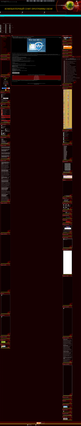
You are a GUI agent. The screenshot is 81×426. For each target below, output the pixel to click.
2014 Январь (65, 154)
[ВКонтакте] (68, 37)
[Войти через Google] (9, 88)
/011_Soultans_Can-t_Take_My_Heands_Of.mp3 (70, 71)
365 (22, 80)
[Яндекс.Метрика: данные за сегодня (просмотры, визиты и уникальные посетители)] (42, 423)
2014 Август (65, 159)
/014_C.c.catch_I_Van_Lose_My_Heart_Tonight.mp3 (70, 74)
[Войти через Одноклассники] (5, 90)
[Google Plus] (64, 39)
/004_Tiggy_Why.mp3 (67, 64)
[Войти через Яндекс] (7, 88)
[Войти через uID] (2, 88)
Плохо (3, 96)
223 (31, 80)
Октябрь (17, 36)
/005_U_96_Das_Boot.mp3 (67, 65)
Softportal (19, 80)
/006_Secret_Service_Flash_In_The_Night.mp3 (70, 66)
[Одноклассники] (70, 37)
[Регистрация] (77, 3)
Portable (26, 80)
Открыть (6, 86)
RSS (16, 1)
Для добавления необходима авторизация (67, 195)
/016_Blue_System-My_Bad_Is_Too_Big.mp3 (69, 76)
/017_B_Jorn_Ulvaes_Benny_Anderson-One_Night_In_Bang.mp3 (72, 77)
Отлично (3, 94)
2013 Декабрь (65, 153)
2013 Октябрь (65, 152)
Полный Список (6, 121)
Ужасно (3, 97)
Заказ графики (3, 141)
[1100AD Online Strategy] (11, 14)
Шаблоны (2, 139)
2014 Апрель (65, 156)
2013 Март (65, 147)
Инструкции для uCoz (66, 201)
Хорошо (3, 95)
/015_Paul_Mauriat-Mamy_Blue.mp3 (68, 75)
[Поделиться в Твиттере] (67, 206)
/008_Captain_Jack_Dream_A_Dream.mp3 (69, 67)
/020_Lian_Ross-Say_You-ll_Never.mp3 (69, 81)
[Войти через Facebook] (5, 88)
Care (28, 80)
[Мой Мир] (71, 37)
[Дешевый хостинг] (3, 342)
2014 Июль (65, 158)
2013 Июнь (65, 149)
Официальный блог (66, 199)
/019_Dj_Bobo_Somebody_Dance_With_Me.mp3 (70, 80)
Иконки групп (3, 140)
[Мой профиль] (5, 85)
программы (33, 80)
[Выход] (77, 5)
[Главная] (76, 1)
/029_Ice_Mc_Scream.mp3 (67, 82)
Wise (30, 80)
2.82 (23, 80)
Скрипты (2, 138)
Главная (13, 36)
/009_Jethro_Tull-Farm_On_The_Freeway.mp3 (70, 68)
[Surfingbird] (65, 39)
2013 (15, 36)
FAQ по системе (66, 200)
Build (27, 80)
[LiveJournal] (63, 39)
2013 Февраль (65, 146)
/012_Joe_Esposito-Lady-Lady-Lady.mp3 (69, 72)
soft (24, 80)
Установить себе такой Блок (66, 171)
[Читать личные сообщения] (6, 85)
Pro (21, 80)
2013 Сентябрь (65, 151)
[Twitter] (69, 37)
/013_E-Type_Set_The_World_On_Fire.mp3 (69, 73)
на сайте (65, 47)
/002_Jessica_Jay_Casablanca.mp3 (68, 62)
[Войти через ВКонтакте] (4, 88)
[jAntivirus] (65, 419)
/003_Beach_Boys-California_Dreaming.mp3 (69, 63)
